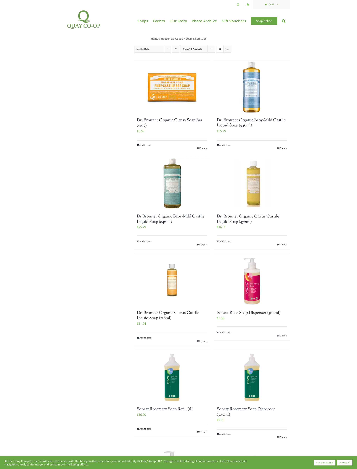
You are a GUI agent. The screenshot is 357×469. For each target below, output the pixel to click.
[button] (283, 21)
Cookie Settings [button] (324, 462)
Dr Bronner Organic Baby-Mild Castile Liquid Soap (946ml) (171, 219)
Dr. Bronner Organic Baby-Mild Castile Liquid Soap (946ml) (251, 123)
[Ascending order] (175, 49)
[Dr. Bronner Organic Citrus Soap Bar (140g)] (172, 87)
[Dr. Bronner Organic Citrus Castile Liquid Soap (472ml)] (252, 183)
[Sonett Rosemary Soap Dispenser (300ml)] (252, 376)
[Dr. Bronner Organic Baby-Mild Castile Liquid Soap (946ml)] (252, 87)
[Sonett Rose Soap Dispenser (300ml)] (252, 280)
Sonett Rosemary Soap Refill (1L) (165, 409)
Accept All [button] (345, 462)
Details (203, 148)
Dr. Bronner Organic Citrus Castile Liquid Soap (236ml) (168, 315)
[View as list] (227, 49)
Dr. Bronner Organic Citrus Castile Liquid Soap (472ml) (248, 219)
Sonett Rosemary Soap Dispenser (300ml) (246, 412)
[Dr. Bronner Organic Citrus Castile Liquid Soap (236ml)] (172, 280)
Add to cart (145, 145)
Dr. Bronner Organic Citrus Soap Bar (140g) (169, 123)
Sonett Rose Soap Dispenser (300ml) (248, 313)
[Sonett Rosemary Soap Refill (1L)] (172, 376)
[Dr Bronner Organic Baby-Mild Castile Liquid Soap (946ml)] (172, 183)
